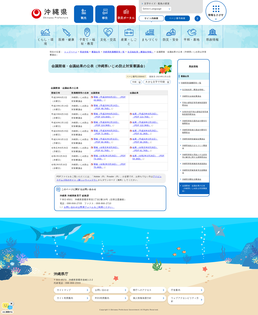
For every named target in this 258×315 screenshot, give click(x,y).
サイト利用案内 (65, 298)
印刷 (134, 82)
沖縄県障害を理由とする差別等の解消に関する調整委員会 (194, 156)
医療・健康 (66, 39)
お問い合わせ (102, 290)
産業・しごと (129, 41)
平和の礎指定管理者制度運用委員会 (194, 104)
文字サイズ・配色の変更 (157, 3)
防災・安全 (171, 39)
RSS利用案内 (102, 298)
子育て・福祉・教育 (87, 41)
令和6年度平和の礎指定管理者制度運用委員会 (195, 113)
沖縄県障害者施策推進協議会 (194, 164)
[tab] (151, 18)
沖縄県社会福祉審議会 (191, 96)
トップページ (70, 52)
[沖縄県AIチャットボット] (7, 308)
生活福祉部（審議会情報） (141, 52)
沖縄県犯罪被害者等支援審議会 (194, 171)
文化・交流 (108, 39)
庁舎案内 (175, 290)
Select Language (152, 9)
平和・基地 (192, 39)
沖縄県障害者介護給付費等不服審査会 (194, 131)
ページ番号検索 (177, 18)
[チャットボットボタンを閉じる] (11, 303)
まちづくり (150, 39)
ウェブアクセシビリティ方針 (185, 299)
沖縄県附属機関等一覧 (114, 52)
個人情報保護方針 (142, 298)
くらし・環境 (45, 41)
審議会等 (96, 52)
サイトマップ (64, 290)
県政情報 (212, 39)
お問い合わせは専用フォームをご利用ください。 (89, 207)
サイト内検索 (151, 18)
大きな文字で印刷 (155, 81)
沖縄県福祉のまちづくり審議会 (194, 146)
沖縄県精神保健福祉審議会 (193, 139)
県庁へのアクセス (142, 290)
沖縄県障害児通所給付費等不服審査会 (194, 122)
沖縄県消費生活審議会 (191, 179)
